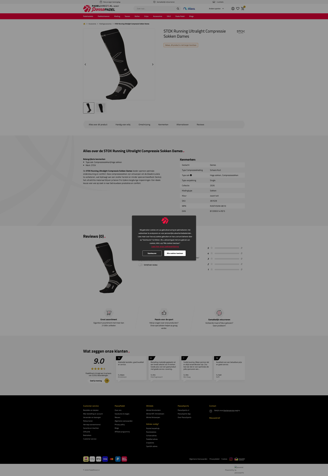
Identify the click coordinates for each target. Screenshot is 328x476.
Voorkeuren (152, 253)
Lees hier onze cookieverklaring (165, 246)
